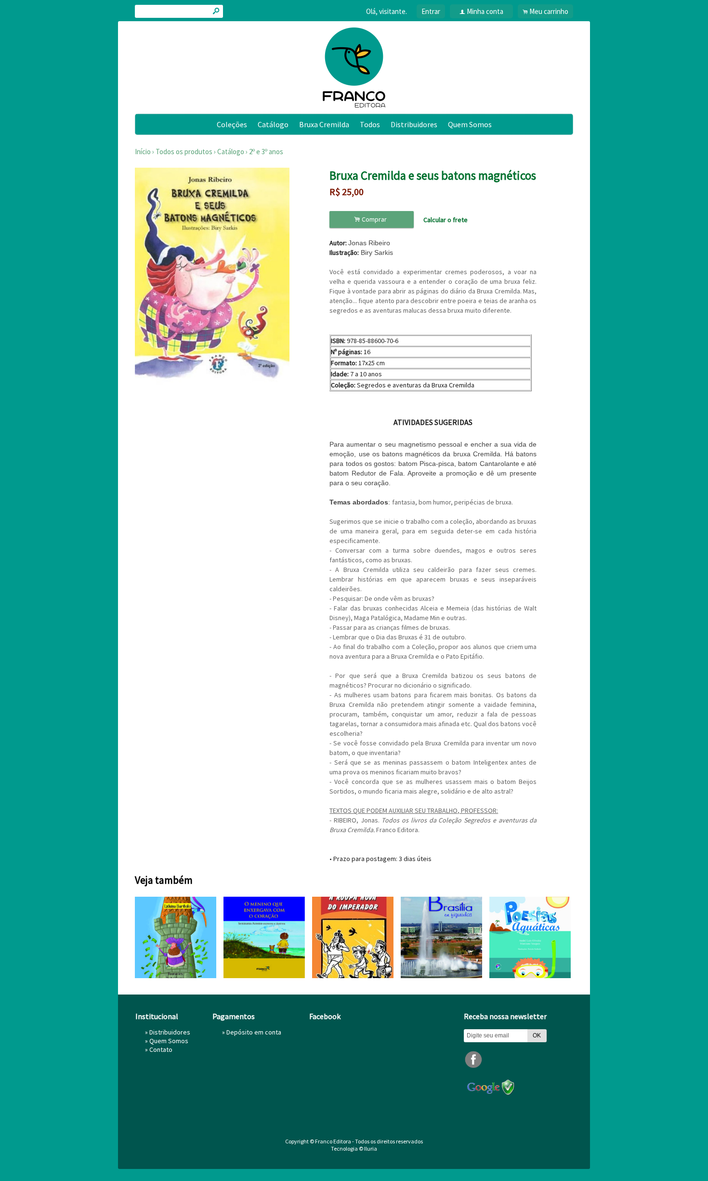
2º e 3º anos (266, 151)
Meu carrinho (548, 11)
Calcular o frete (445, 219)
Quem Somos (470, 124)
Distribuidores (414, 124)
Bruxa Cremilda (324, 124)
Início (143, 151)
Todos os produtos (184, 151)
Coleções (232, 124)
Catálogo (273, 124)
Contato (160, 1049)
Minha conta (485, 11)
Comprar (372, 219)
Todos (370, 124)
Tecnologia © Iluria (354, 1148)
